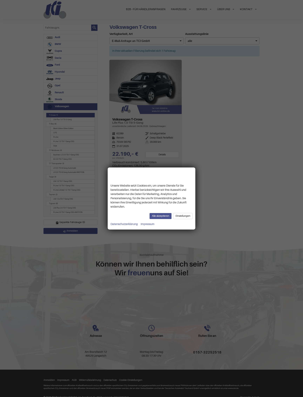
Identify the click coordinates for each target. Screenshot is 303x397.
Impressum (147, 224)
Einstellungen (183, 216)
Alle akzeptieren (160, 216)
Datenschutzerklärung (124, 224)
